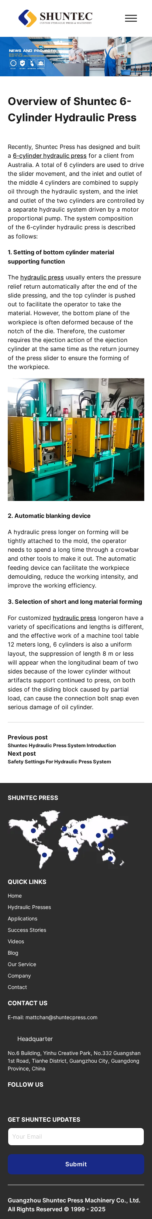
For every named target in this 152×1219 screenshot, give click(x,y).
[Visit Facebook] (45, 1098)
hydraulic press (42, 277)
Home (15, 895)
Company (19, 975)
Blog (13, 953)
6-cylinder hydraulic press (50, 155)
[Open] (131, 18)
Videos (16, 941)
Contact (17, 987)
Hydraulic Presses (29, 907)
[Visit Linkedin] (11, 1098)
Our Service (22, 964)
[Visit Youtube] (34, 1098)
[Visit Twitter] (22, 1098)
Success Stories (27, 930)
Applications (22, 918)
